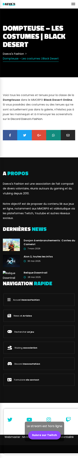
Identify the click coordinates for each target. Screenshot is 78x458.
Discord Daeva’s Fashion (26, 119)
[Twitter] (24, 135)
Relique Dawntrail (35, 272)
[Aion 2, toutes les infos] (11, 261)
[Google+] (39, 135)
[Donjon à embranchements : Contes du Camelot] (11, 245)
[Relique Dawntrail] (11, 275)
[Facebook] (10, 135)
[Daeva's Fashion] (9, 4)
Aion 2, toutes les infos (38, 256)
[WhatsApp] (53, 135)
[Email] (68, 135)
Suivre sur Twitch (44, 435)
